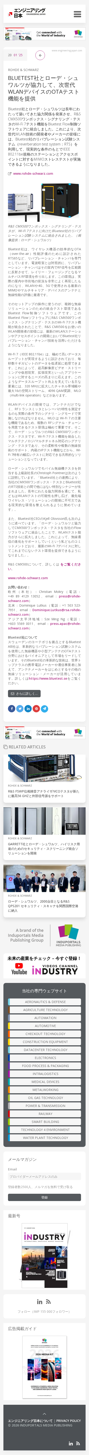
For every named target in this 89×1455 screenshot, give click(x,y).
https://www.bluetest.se (48, 678)
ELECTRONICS (45, 1058)
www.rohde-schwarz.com (33, 173)
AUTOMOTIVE (45, 1026)
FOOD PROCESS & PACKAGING (45, 1066)
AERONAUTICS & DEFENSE (45, 1002)
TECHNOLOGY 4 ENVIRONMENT (45, 1130)
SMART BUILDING (45, 1122)
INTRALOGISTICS (45, 1074)
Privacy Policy (68, 1420)
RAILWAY (45, 1114)
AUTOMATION (45, 1018)
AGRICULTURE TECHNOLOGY (45, 1010)
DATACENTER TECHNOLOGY (45, 1050)
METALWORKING (45, 1090)
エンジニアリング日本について (30, 1420)
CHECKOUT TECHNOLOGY (45, 1034)
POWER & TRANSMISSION (45, 1106)
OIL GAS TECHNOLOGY (45, 1098)
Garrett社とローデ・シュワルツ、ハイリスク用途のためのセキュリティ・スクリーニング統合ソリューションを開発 (44, 848)
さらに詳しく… (26, 693)
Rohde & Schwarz (23, 70)
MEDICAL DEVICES (45, 1082)
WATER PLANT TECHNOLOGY (45, 1137)
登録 (44, 1197)
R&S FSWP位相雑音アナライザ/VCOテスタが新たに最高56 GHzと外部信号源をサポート (43, 793)
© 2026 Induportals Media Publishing (40, 1425)
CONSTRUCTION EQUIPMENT (45, 1042)
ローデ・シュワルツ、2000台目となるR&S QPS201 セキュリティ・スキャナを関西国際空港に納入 (43, 906)
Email (12, 1169)
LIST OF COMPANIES (23, 1430)
